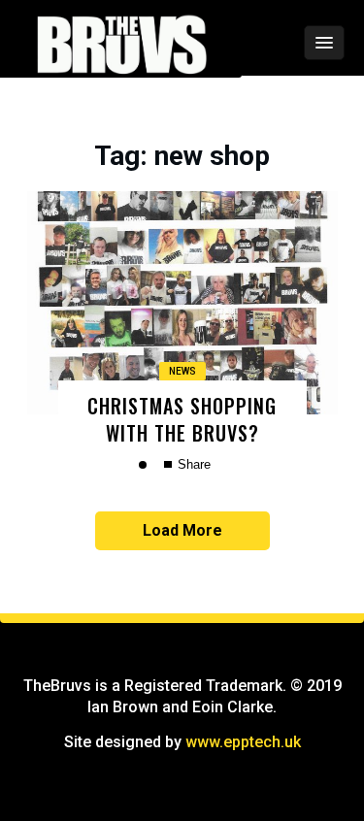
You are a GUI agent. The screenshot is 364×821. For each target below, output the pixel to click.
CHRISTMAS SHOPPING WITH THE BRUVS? (182, 418)
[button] (272, 42)
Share (192, 464)
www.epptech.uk (243, 742)
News (182, 371)
